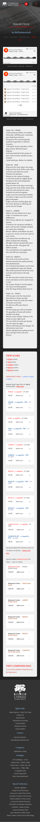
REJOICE (10, 368)
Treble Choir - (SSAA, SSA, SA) (20, 765)
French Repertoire (20, 773)
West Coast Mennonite (20, 776)
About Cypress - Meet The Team (20, 712)
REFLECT (10, 370)
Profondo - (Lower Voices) (20, 807)
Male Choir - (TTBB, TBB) (20, 768)
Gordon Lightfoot (20, 788)
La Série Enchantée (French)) (20, 802)
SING (9, 362)
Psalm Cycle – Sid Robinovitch (25, 66)
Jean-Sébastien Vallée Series (20, 813)
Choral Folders (20, 729)
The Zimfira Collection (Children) (20, 804)
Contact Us (20, 715)
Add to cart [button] (19, 395)
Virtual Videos (20, 723)
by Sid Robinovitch (21, 32)
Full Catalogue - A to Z (20, 760)
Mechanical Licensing (20, 721)
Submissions (20, 718)
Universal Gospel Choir (20, 810)
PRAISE (10, 359)
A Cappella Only (20, 771)
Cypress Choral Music (12, 66)
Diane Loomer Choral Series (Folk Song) (20, 815)
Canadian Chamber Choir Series (20, 796)
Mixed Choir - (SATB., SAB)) (20, 762)
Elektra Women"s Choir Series (20, 799)
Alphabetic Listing (20, 751)
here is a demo (17, 562)
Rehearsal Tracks (20, 726)
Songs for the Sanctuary (20, 790)
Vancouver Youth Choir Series (20, 793)
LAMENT (10, 365)
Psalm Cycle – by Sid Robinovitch (25, 119)
